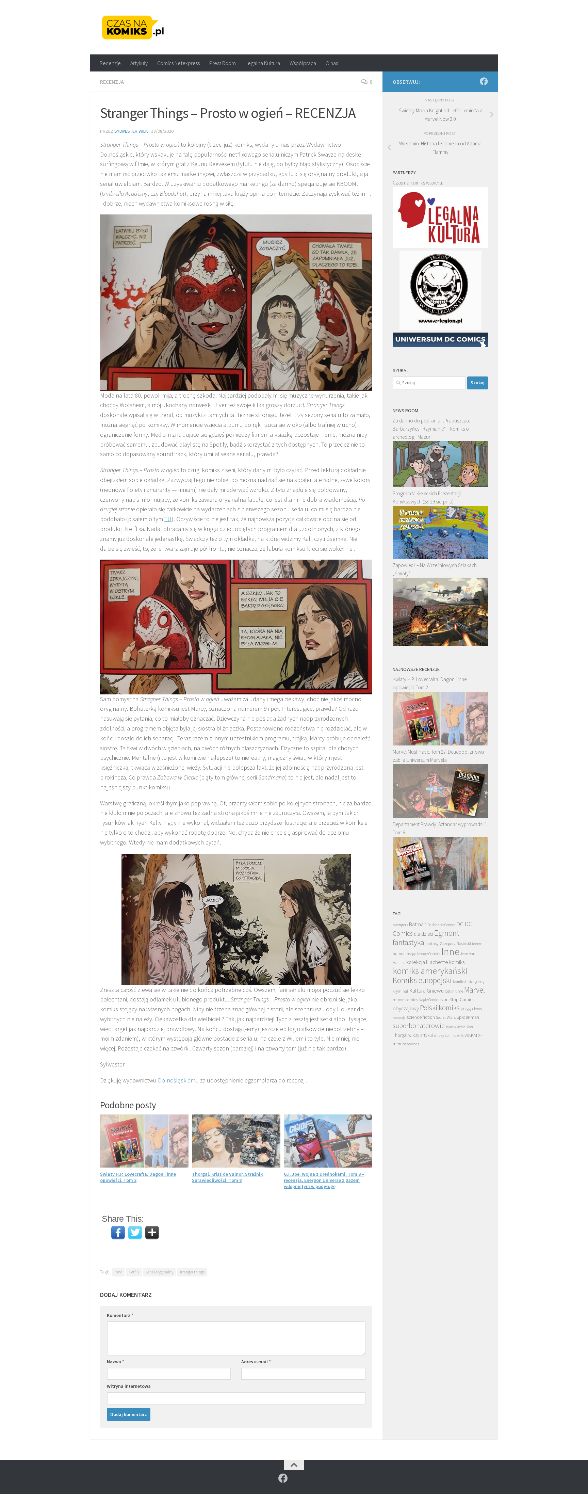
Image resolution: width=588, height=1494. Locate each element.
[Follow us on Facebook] (484, 81)
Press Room (222, 63)
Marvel (474, 990)
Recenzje (110, 63)
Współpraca (303, 63)
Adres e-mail (256, 1362)
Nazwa (115, 1362)
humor (399, 954)
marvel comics (405, 999)
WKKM (470, 1035)
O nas (332, 63)
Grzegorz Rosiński (455, 943)
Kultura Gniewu (426, 990)
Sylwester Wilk (131, 131)
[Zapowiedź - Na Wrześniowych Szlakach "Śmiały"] (440, 644)
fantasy (432, 943)
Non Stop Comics (457, 999)
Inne (118, 1271)
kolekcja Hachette (427, 962)
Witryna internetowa (129, 1386)
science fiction (421, 1017)
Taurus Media (456, 1027)
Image (411, 953)
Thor (470, 1027)
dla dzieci (423, 934)
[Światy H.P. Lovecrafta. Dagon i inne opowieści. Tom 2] (440, 743)
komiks (456, 962)
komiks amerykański (430, 970)
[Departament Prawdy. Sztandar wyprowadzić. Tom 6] (440, 888)
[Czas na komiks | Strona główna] (133, 27)
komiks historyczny (468, 981)
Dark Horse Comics (441, 924)
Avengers (400, 924)
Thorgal (400, 1035)
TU (168, 519)
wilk (460, 1035)
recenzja (399, 1017)
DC (459, 924)
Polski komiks (440, 1007)
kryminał (400, 991)
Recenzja (112, 81)
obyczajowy (406, 1008)
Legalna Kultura (262, 63)
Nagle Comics (429, 999)
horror (476, 943)
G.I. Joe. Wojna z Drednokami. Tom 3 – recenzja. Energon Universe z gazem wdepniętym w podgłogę (324, 1180)
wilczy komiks (445, 1035)
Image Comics (428, 953)
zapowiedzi (411, 1044)
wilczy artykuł (420, 1035)
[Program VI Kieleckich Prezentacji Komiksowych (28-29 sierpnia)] (440, 557)
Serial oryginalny (159, 1271)
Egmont (446, 933)
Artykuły (139, 63)
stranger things (192, 1271)
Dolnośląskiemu (178, 1080)
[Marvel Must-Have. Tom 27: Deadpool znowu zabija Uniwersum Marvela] (440, 816)
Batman (417, 924)
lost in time (454, 991)
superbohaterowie (419, 1025)
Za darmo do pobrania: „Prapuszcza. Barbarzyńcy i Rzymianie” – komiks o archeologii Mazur (431, 428)
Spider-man (468, 1017)
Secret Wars (446, 1017)
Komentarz (120, 1315)
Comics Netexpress (178, 63)
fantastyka (408, 942)
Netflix (134, 1271)
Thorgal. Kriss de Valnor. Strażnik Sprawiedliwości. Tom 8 (227, 1177)
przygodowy (471, 1009)
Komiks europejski (422, 980)
